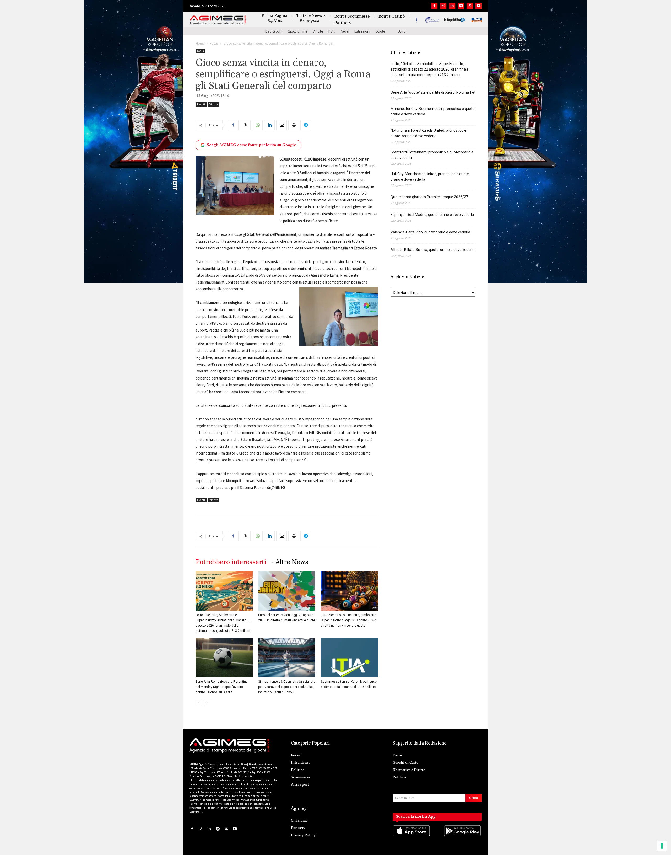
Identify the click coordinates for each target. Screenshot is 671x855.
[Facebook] (434, 6)
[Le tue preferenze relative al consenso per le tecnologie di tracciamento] (662, 846)
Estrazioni (362, 31)
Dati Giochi (273, 31)
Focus (214, 43)
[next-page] (207, 702)
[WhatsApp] (257, 125)
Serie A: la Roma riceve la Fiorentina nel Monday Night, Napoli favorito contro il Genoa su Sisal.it (222, 687)
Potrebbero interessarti (231, 562)
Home (200, 43)
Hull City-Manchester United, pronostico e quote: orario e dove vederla (430, 176)
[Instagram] (443, 6)
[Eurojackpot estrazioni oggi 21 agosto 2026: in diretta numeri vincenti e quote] (286, 591)
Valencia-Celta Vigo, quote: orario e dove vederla (430, 232)
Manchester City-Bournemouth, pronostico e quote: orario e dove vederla (433, 111)
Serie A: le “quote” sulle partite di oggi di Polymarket (433, 92)
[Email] (281, 125)
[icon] (412, 836)
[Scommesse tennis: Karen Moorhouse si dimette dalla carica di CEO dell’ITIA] (349, 657)
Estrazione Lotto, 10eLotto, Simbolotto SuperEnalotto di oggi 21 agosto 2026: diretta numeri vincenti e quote (348, 620)
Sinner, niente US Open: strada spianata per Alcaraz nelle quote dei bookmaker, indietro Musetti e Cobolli (286, 687)
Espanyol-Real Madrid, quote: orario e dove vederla (432, 214)
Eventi (201, 104)
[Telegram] (461, 6)
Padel (344, 31)
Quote (380, 31)
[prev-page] (199, 702)
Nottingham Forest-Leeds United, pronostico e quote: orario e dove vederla (428, 133)
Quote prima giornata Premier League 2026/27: (430, 197)
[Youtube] (478, 6)
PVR (331, 31)
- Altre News (289, 562)
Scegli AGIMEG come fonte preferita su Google (251, 145)
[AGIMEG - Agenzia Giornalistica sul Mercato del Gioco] (217, 20)
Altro (402, 31)
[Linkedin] (452, 6)
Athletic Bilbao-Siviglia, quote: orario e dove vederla (433, 250)
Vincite (318, 31)
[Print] (293, 125)
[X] (470, 6)
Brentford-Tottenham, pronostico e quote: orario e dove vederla (432, 155)
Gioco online (297, 31)
